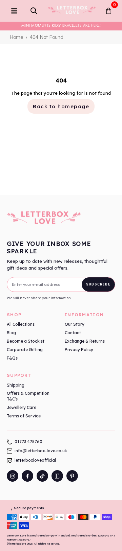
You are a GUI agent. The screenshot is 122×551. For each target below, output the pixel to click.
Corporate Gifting (25, 349)
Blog (11, 332)
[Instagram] (12, 476)
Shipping (15, 385)
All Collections (21, 324)
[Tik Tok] (42, 476)
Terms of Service (24, 415)
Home (16, 37)
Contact (73, 332)
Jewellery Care (21, 407)
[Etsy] (57, 476)
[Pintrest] (72, 476)
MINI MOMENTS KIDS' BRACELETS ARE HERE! (61, 25)
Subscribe (98, 284)
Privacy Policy (79, 349)
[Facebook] (27, 476)
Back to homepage (61, 106)
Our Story (74, 324)
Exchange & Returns (85, 341)
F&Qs (12, 358)
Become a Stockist (25, 341)
